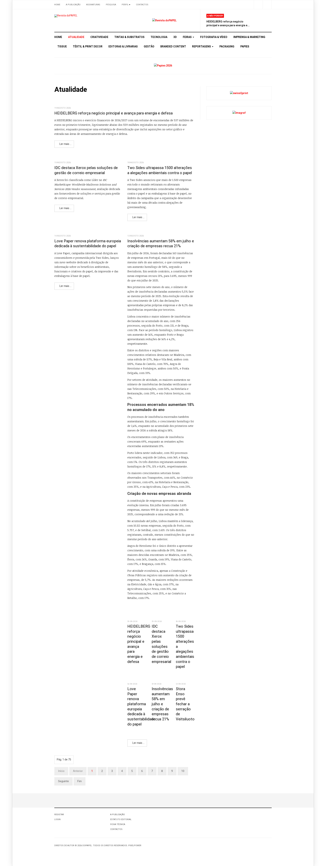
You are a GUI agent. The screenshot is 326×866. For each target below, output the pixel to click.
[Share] (258, 4)
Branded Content (173, 47)
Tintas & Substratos (129, 37)
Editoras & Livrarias (123, 47)
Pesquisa (111, 4)
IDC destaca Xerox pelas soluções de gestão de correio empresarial (86, 170)
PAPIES (244, 47)
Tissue (62, 47)
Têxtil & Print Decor (87, 47)
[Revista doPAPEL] (65, 15)
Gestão (149, 47)
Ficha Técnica (117, 824)
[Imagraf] (239, 113)
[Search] (267, 4)
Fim (79, 781)
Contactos (142, 4)
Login (57, 819)
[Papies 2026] (163, 66)
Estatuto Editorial (120, 819)
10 (182, 771)
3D (175, 37)
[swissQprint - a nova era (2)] (239, 93)
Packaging (226, 47)
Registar (59, 814)
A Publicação (73, 4)
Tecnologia (159, 37)
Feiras (187, 37)
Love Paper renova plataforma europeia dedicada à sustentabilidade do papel (87, 243)
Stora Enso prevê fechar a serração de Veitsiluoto (185, 704)
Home (57, 4)
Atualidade (76, 37)
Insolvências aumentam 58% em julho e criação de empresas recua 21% (160, 243)
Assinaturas (93, 4)
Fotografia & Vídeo (213, 37)
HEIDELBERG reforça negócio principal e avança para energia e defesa (113, 113)
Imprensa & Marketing (249, 37)
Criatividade (99, 37)
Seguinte (63, 781)
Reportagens (201, 47)
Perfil (125, 4)
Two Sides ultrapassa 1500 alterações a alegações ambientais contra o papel (159, 170)
